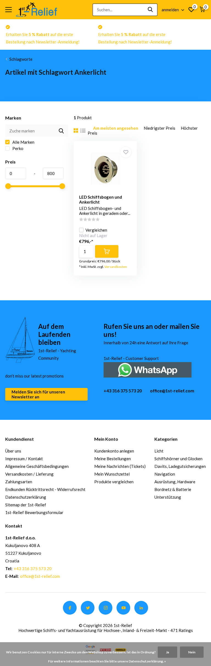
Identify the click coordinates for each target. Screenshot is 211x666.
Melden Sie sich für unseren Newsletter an (38, 394)
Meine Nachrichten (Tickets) (120, 466)
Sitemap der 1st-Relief (25, 504)
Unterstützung (167, 497)
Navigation (164, 473)
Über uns (13, 450)
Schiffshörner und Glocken (178, 458)
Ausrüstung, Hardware (174, 481)
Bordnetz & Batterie (172, 489)
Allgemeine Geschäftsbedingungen (37, 466)
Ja (167, 652)
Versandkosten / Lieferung (29, 473)
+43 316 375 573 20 (123, 390)
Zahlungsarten (18, 481)
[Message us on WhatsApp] (147, 369)
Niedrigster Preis (159, 128)
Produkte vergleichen (114, 481)
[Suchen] (150, 10)
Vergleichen (96, 229)
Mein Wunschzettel (112, 473)
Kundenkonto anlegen (114, 450)
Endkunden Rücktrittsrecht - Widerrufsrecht (45, 489)
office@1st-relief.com (172, 390)
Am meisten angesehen (115, 128)
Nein (191, 652)
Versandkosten (115, 267)
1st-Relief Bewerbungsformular (34, 512)
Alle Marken (23, 142)
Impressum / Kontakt (24, 458)
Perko (17, 148)
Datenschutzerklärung (25, 497)
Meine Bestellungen (112, 458)
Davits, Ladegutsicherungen (180, 466)
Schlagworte (20, 59)
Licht (158, 450)
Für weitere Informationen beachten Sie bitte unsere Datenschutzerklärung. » (107, 661)
